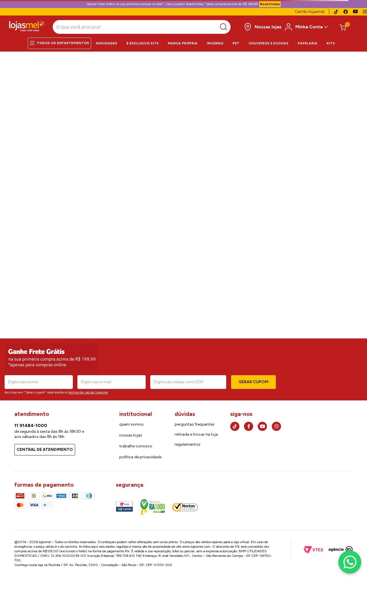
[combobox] (142, 27)
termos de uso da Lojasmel (88, 396)
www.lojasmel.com (146, 550)
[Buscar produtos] (225, 27)
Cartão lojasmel (309, 11)
